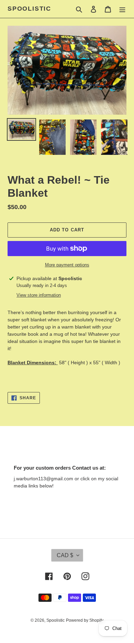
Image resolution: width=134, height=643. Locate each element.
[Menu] (122, 9)
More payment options (67, 264)
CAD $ (65, 555)
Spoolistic (29, 8)
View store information (38, 295)
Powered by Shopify (84, 620)
